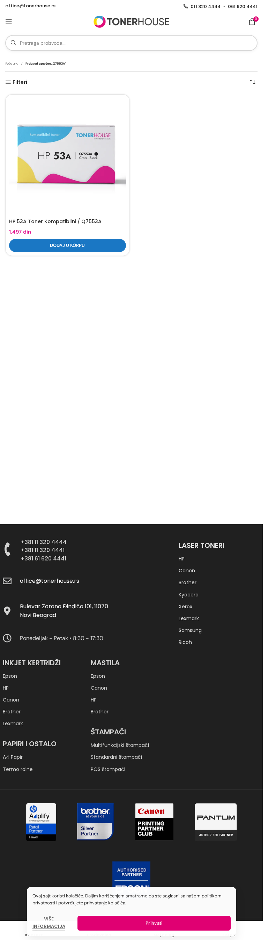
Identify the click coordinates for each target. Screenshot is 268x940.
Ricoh (185, 642)
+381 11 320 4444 (43, 542)
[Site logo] (131, 21)
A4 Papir (13, 757)
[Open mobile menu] (9, 22)
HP (182, 558)
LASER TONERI (201, 545)
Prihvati (154, 923)
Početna (11, 63)
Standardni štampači (116, 757)
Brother (187, 582)
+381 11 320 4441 (42, 550)
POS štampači (108, 769)
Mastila (105, 663)
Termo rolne (18, 769)
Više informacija (48, 923)
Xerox (185, 606)
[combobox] (131, 43)
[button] (67, 245)
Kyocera (189, 594)
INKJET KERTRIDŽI (32, 663)
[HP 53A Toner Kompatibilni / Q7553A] (67, 156)
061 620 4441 (243, 6)
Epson (10, 676)
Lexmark (189, 618)
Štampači (108, 732)
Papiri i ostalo (30, 744)
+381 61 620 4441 (43, 559)
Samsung (190, 630)
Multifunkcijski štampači (120, 745)
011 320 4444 (206, 6)
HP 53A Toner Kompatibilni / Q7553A (55, 221)
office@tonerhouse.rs (30, 5)
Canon (187, 570)
